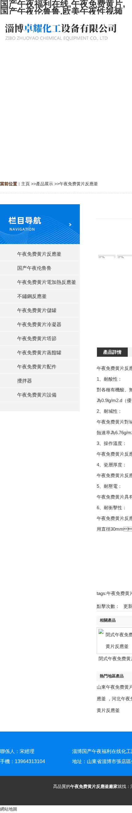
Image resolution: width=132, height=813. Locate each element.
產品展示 (44, 183)
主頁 (25, 183)
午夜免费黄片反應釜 (78, 183)
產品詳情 (112, 352)
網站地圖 (8, 809)
